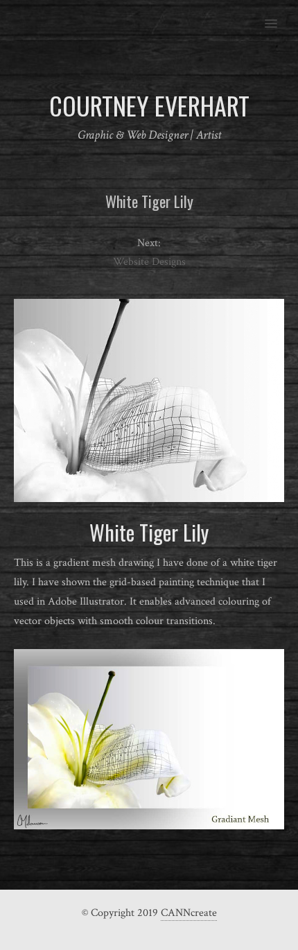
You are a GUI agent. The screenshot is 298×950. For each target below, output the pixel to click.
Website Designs (149, 261)
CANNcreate (189, 913)
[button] (279, 14)
